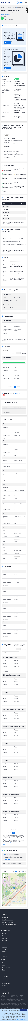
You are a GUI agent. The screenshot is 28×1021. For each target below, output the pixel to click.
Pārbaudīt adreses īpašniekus (19, 109)
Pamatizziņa (5, 917)
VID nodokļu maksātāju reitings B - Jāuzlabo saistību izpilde (20, 186)
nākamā (20, 832)
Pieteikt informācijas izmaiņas (19, 394)
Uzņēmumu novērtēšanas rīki (9, 924)
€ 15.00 (9, 68)
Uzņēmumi (4, 946)
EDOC (16, 660)
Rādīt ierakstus (19, 353)
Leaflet (13, 905)
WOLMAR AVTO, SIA (9, 138)
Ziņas (3, 969)
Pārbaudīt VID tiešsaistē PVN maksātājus (18, 96)
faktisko (21, 871)
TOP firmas (4, 956)
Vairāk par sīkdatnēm (21, 1019)
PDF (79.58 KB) (17, 538)
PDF (16, 678)
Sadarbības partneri (6, 983)
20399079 (7, 146)
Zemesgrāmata (5, 962)
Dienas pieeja (5, 935)
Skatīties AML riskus (7, 183)
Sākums (2, 7)
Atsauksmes (5, 985)
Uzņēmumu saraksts (11, 7)
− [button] (4, 877)
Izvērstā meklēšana (6, 954)
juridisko (17, 871)
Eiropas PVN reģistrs (21, 99)
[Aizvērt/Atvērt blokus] (27, 9)
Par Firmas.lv (5, 976)
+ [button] (4, 875)
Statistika (4, 978)
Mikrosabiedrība (5, 14)
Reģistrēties (5, 940)
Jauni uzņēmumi (6, 967)
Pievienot (19, 863)
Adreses (4, 951)
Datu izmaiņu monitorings (8, 927)
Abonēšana (4, 933)
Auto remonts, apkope (15, 261)
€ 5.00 (8, 42)
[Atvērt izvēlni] (26, 2)
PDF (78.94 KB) (17, 555)
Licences (4, 981)
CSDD (3, 965)
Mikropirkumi (5, 938)
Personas (4, 949)
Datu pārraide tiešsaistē (7, 920)
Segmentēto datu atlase (7, 922)
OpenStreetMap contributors (20, 905)
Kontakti (4, 988)
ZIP (14, 452)
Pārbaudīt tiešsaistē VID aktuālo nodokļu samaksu (15, 223)
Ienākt (21, 2)
